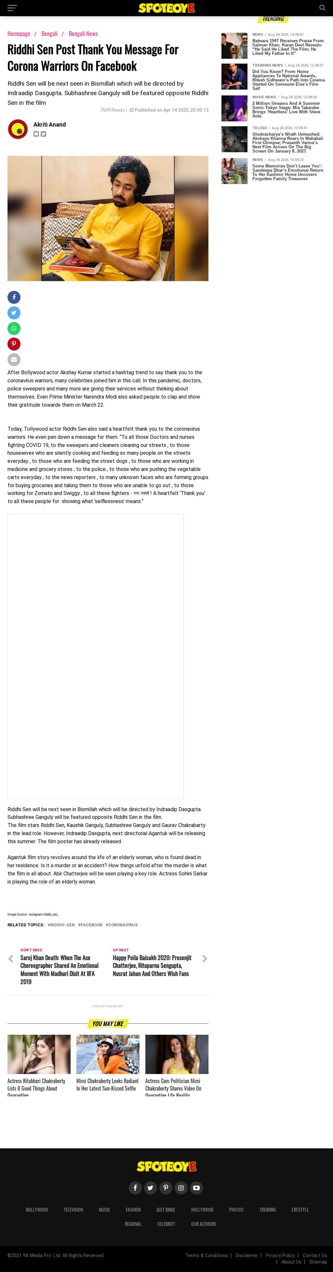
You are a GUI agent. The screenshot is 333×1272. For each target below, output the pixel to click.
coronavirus (123, 925)
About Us (291, 1262)
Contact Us (315, 1255)
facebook (91, 925)
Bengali (50, 33)
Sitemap (318, 1262)
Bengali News (83, 33)
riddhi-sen (62, 925)
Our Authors (203, 1223)
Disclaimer (247, 1255)
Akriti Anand (49, 124)
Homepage (18, 33)
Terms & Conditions (206, 1255)
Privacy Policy (280, 1255)
